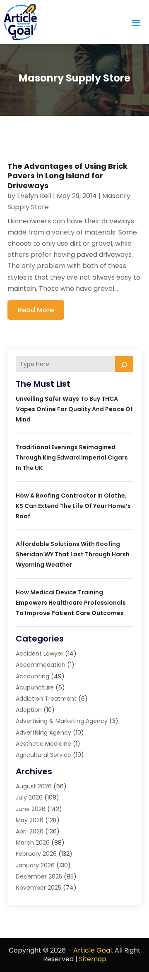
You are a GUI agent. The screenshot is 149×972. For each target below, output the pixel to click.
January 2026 (35, 865)
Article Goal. (93, 950)
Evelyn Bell (34, 196)
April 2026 (29, 831)
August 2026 (34, 786)
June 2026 (31, 809)
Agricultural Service (43, 755)
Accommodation (40, 665)
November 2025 (38, 887)
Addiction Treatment (46, 698)
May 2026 (29, 820)
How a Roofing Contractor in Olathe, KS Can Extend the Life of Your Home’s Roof (73, 505)
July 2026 (29, 797)
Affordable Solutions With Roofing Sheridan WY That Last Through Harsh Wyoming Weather (73, 554)
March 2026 (33, 842)
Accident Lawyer (39, 653)
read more (36, 310)
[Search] (124, 364)
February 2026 (36, 854)
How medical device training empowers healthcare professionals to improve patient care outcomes (71, 602)
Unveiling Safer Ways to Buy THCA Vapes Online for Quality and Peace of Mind (74, 409)
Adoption (29, 710)
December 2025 (39, 876)
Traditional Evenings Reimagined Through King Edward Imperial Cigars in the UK (72, 457)
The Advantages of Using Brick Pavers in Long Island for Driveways (67, 176)
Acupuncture (35, 687)
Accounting (32, 676)
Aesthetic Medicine (43, 744)
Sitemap (92, 959)
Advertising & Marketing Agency (62, 721)
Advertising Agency (43, 732)
